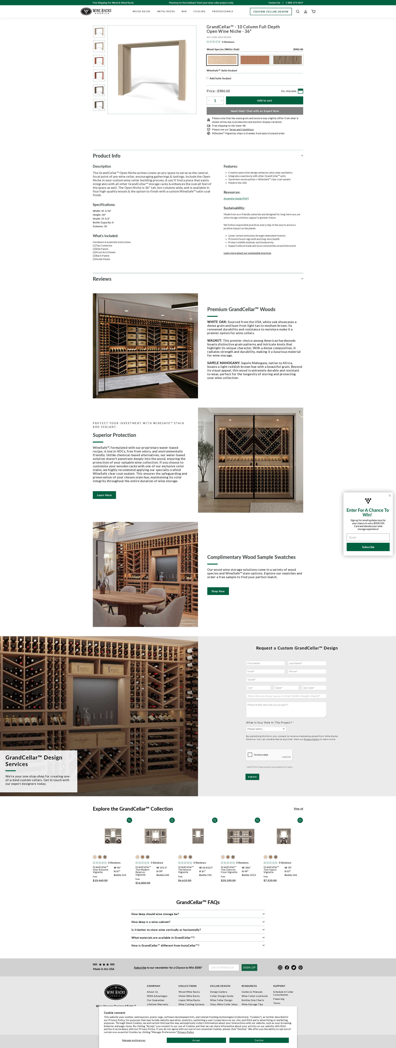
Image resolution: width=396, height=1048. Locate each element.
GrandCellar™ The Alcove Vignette (186, 869)
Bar (184, 11)
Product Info (106, 155)
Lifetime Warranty (157, 1004)
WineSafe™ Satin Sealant (222, 70)
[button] (298, 11)
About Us (152, 991)
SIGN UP (249, 967)
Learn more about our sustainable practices (247, 252)
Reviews (102, 278)
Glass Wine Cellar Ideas (224, 1004)
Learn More (104, 495)
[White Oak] (94, 857)
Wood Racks (142, 11)
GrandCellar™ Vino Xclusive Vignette (100, 869)
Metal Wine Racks (189, 995)
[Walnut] (105, 857)
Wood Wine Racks (189, 991)
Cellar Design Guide (221, 995)
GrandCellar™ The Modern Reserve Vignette (143, 871)
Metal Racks (166, 11)
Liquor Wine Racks (189, 1000)
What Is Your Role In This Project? (269, 722)
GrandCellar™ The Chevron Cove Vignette (229, 869)
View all (298, 808)
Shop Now (218, 591)
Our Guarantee (155, 1000)
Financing (278, 998)
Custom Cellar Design (270, 11)
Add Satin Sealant (220, 78)
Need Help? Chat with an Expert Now (255, 111)
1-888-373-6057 (294, 2)
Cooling (200, 11)
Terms (276, 1003)
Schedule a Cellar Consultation (283, 993)
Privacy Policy (185, 1032)
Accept (196, 1040)
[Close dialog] (390, 495)
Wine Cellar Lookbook (255, 995)
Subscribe (140, 967)
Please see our (233, 129)
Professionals (222, 11)
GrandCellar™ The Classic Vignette (271, 869)
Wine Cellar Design (221, 1000)
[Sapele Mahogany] (99, 857)
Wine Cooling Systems (191, 1004)
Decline (259, 1040)
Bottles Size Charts (253, 1000)
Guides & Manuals (252, 991)
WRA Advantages (157, 995)
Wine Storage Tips (252, 1004)
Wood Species (255, 49)
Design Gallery (218, 991)
